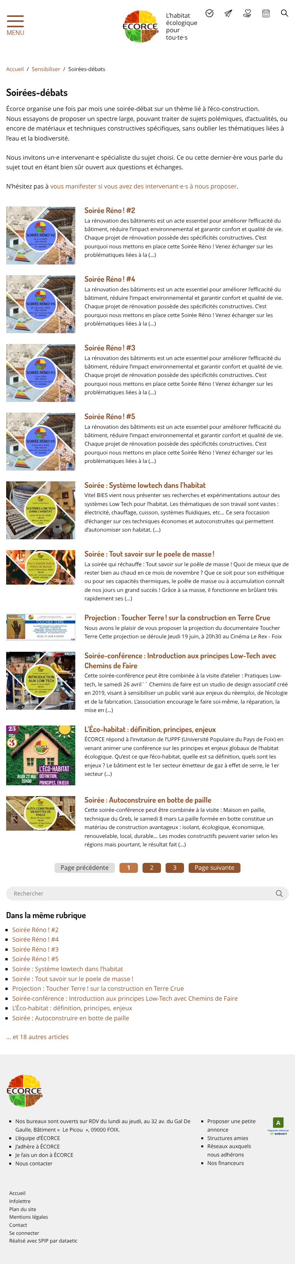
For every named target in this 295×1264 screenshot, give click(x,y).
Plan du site (22, 1209)
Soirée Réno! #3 (110, 347)
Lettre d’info (228, 13)
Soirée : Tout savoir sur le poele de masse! (149, 553)
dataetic (68, 1240)
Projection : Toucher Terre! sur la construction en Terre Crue (177, 617)
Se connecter (24, 1232)
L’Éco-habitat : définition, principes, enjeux (150, 729)
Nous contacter (34, 1163)
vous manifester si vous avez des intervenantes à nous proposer (143, 186)
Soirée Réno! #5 (110, 416)
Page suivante (214, 867)
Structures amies (227, 1138)
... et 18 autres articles (37, 1037)
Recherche (285, 13)
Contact (18, 1224)
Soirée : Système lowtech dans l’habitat (145, 485)
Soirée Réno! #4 (110, 279)
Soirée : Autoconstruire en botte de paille (148, 800)
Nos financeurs (225, 1163)
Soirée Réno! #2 (110, 210)
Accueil (15, 69)
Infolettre (20, 1201)
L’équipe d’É (37, 1138)
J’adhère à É (37, 1146)
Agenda (266, 13)
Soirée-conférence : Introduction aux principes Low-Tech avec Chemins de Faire (125, 998)
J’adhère (210, 13)
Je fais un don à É (247, 13)
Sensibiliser (46, 69)
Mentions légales (28, 1216)
